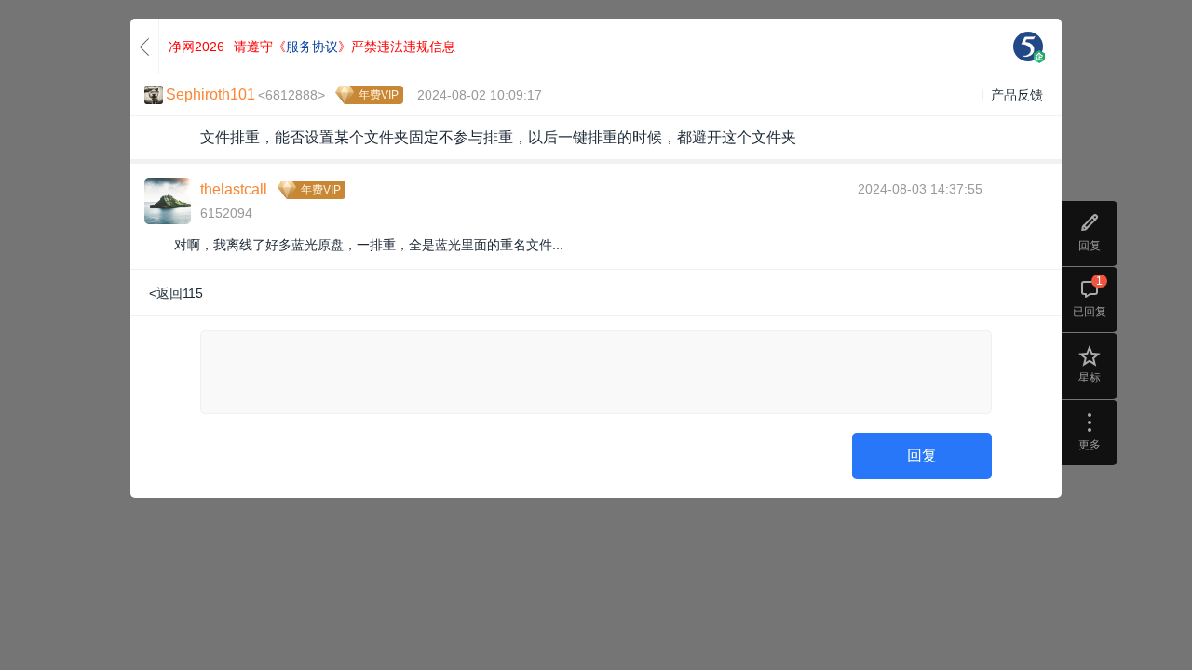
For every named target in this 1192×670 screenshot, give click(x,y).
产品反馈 (1017, 94)
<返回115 (176, 293)
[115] (1028, 46)
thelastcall (233, 189)
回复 (922, 455)
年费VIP (379, 94)
